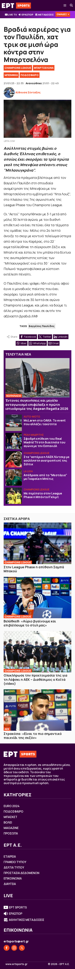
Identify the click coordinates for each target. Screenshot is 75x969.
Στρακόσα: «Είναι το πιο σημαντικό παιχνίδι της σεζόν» (33, 735)
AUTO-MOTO (32, 416)
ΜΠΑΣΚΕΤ (10, 817)
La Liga (28, 471)
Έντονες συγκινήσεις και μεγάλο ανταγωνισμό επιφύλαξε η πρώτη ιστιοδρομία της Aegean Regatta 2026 (36, 404)
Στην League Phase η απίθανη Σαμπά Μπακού (34, 569)
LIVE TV (12, 14)
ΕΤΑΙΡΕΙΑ (10, 857)
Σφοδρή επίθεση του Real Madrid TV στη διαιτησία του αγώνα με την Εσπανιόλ (44, 442)
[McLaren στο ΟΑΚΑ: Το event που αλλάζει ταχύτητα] (13, 423)
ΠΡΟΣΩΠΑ (11, 833)
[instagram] (14, 948)
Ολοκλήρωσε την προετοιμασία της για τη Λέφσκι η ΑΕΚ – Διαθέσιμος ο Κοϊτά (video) (35, 679)
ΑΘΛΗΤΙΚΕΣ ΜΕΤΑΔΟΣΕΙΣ (26, 920)
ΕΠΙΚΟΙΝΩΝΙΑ (13, 878)
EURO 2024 (11, 806)
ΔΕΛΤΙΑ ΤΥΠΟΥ (14, 867)
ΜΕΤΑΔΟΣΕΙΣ (46, 14)
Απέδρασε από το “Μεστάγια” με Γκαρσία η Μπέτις (45, 477)
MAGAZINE (11, 828)
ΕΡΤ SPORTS (18, 907)
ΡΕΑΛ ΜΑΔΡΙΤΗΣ (34, 434)
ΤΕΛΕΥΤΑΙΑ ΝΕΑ (18, 354)
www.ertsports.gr (16, 964)
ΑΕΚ (7, 729)
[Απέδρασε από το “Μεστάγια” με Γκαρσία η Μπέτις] (13, 477)
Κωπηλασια (13, 395)
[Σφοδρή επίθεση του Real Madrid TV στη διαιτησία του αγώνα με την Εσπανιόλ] (13, 441)
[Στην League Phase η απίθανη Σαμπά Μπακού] (37, 543)
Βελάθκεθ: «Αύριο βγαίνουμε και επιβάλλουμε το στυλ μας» (30, 623)
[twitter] (22, 948)
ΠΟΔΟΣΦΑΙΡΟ (30, 75)
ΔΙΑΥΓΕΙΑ (10, 884)
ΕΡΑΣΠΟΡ (27, 14)
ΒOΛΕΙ (8, 822)
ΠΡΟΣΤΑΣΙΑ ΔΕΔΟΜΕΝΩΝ (21, 873)
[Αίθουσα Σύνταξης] (9, 92)
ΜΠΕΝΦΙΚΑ (11, 75)
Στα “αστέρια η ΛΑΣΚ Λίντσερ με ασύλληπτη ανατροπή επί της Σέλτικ (47, 460)
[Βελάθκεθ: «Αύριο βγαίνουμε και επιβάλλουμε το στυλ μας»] (37, 597)
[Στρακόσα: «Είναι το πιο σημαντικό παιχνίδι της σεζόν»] (37, 710)
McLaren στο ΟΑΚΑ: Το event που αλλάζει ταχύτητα (45, 422)
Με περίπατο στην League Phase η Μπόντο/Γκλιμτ (43, 495)
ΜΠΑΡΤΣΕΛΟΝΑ (44, 67)
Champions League (18, 67)
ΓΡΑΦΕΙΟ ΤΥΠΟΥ (15, 862)
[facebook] (6, 948)
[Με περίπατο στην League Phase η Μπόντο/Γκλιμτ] (13, 496)
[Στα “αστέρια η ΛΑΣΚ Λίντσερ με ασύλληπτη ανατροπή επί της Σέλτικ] (13, 459)
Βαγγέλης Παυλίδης (42, 326)
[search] (71, 5)
